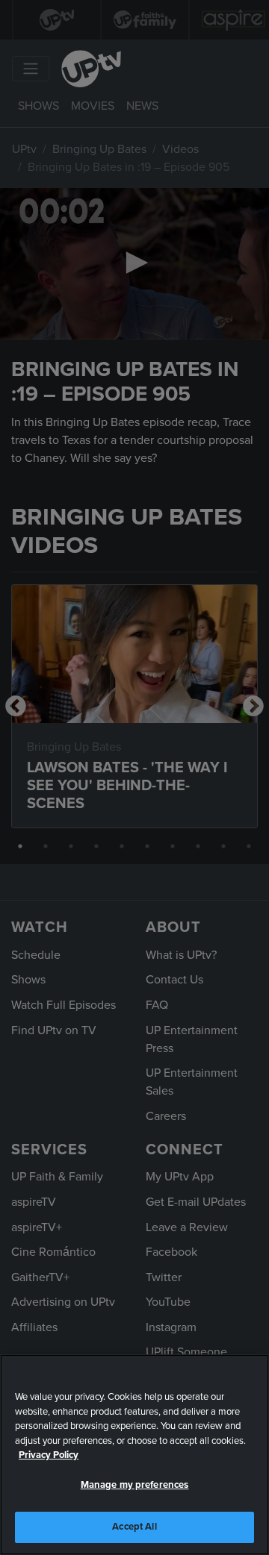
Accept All (134, 1527)
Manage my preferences (135, 1485)
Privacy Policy (48, 1455)
